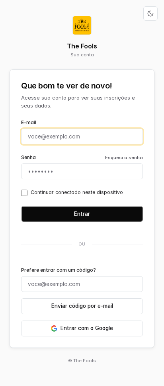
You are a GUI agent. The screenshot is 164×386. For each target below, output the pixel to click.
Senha (28, 157)
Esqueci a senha (124, 157)
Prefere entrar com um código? (58, 270)
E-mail (28, 122)
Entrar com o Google (87, 328)
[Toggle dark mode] (150, 13)
